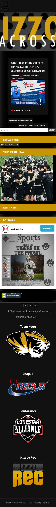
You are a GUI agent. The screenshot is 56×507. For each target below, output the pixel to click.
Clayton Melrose (17, 78)
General (27, 110)
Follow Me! (47, 228)
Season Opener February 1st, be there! (33, 125)
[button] (28, 260)
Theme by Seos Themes (42, 503)
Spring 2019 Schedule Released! (20, 120)
